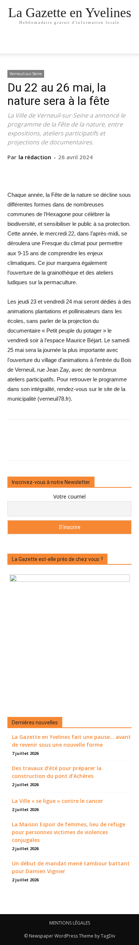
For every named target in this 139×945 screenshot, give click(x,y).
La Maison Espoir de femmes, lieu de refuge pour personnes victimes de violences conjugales (68, 832)
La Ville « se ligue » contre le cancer (57, 800)
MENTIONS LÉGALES (69, 923)
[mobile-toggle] (12, 43)
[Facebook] (35, 172)
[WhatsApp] (86, 172)
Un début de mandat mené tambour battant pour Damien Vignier (71, 867)
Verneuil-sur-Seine (26, 73)
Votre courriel (69, 496)
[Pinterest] (69, 172)
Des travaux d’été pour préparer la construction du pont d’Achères (57, 772)
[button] (128, 43)
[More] (104, 172)
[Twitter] (52, 172)
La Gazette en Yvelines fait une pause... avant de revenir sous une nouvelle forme (71, 740)
